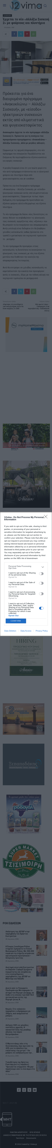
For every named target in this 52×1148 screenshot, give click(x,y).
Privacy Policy (42, 631)
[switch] (41, 573)
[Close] (46, 517)
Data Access (26, 631)
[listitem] (26, 567)
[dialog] (26, 574)
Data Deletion (10, 631)
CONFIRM (16, 621)
